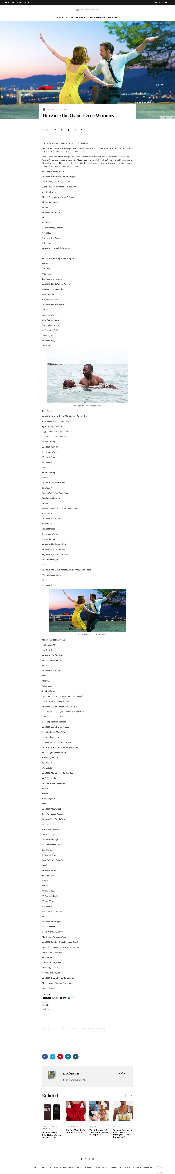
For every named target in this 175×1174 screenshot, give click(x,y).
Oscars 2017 (86, 1029)
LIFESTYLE (80, 18)
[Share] (55, 130)
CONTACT (27, 2)
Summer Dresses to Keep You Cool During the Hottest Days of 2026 (122, 1133)
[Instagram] (159, 2)
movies (65, 1029)
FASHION (59, 18)
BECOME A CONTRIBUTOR (143, 1167)
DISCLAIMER (125, 1167)
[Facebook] (153, 2)
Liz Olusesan (52, 110)
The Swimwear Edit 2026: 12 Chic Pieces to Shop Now (98, 1132)
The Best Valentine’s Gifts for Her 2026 (75, 1131)
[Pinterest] (162, 2)
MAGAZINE (112, 18)
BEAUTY (69, 18)
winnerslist (99, 1029)
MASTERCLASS (60, 1167)
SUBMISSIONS (101, 1167)
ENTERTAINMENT (97, 18)
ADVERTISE (16, 2)
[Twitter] (156, 2)
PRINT (79, 1167)
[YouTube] (166, 2)
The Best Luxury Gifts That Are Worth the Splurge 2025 (51, 1134)
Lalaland (54, 1029)
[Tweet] (62, 130)
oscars (74, 1029)
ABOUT (8, 2)
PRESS (71, 1167)
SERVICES (88, 1167)
